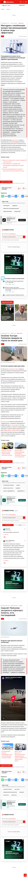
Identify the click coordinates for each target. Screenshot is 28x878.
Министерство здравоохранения (11, 208)
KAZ (26, 1)
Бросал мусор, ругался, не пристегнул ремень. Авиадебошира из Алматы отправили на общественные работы (20, 756)
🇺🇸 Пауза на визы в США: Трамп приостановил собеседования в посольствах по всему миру (14, 289)
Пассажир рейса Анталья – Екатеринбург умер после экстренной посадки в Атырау (7, 754)
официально (21, 23)
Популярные (8, 525)
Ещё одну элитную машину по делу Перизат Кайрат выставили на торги (7, 453)
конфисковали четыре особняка (12, 430)
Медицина (15, 205)
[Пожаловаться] (24, 528)
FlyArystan (6, 795)
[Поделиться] (25, 875)
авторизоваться (12, 233)
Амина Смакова (14, 23)
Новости (8, 9)
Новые (20, 525)
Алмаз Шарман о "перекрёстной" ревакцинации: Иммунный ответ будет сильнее (13, 165)
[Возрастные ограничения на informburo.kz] (20, 2)
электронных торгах (13, 369)
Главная (2, 9)
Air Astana (17, 789)
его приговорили (14, 425)
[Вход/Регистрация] (23, 2)
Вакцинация (17, 211)
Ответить (6, 534)
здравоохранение (8, 211)
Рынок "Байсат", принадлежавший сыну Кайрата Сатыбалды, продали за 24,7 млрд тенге (20, 453)
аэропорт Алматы (8, 789)
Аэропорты (14, 795)
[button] (23, 5)
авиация (22, 792)
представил (15, 140)
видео (21, 605)
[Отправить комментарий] (24, 237)
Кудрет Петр (13, 333)
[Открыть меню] (2, 2)
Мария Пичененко (14, 605)
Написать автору (23, 36)
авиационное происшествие (10, 792)
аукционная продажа (9, 485)
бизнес (18, 485)
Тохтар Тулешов (5, 421)
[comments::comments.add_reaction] (4, 537)
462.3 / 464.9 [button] (6, 5)
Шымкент (18, 488)
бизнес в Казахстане (8, 488)
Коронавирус (7, 205)
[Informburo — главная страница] (9, 2)
